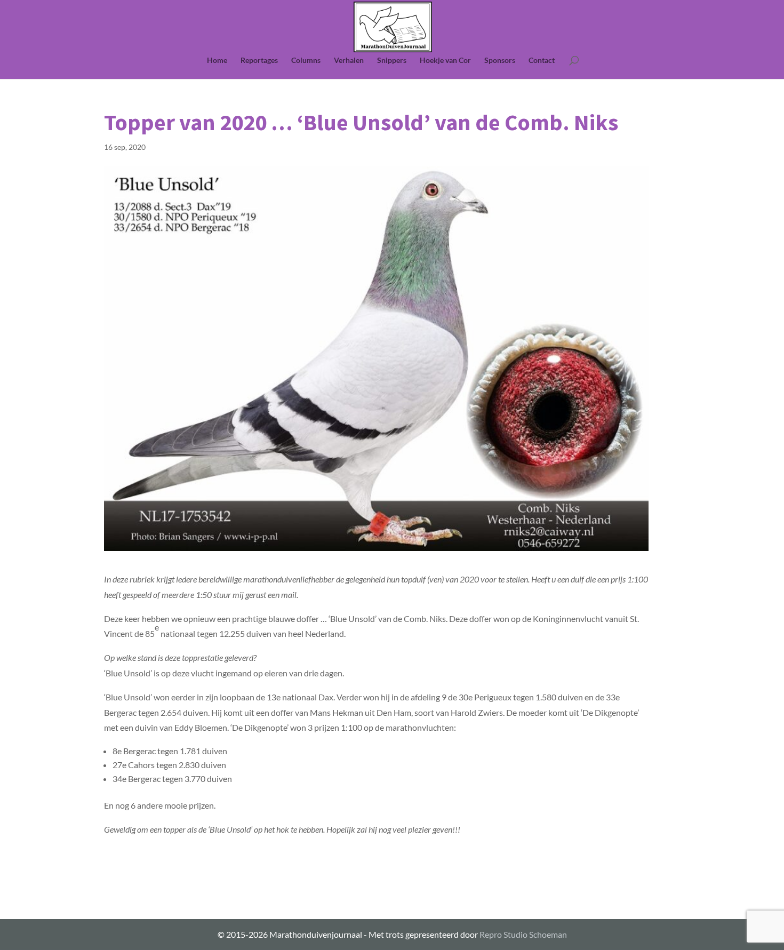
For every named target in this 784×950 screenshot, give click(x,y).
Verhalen (349, 61)
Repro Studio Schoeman (523, 934)
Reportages (259, 61)
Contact (542, 61)
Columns (306, 61)
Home (217, 61)
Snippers (391, 61)
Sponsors (499, 61)
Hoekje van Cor (445, 61)
